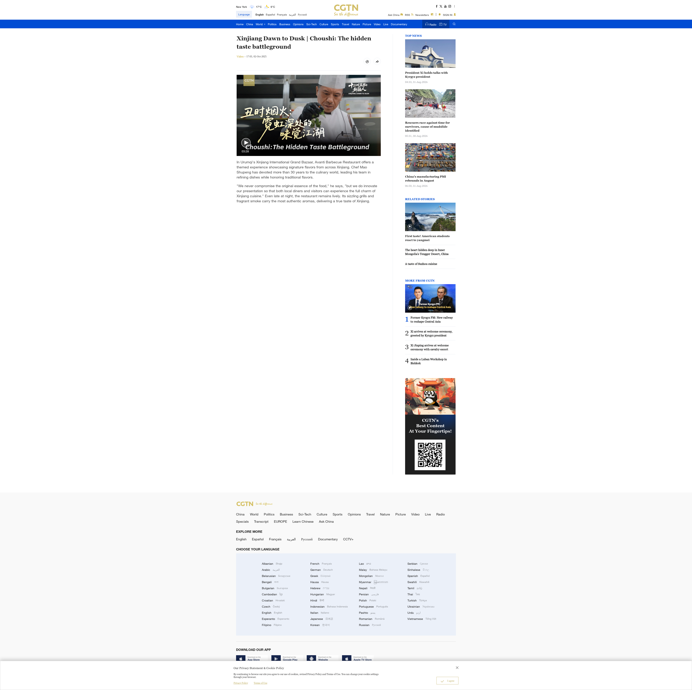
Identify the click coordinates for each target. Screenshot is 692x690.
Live (385, 24)
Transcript (261, 521)
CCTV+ (348, 539)
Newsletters (422, 14)
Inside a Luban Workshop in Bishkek (429, 361)
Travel (345, 24)
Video (377, 24)
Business (284, 24)
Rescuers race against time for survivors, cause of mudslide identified (427, 126)
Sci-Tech (311, 24)
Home (239, 24)
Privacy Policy (241, 683)
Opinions (298, 24)
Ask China (394, 14)
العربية (292, 14)
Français (282, 14)
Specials (242, 521)
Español (270, 14)
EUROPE (280, 521)
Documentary (399, 24)
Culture (324, 24)
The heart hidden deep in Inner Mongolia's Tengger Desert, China (427, 251)
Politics (272, 24)
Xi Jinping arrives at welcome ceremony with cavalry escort (430, 347)
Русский (302, 14)
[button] (246, 143)
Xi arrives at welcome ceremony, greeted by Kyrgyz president (431, 333)
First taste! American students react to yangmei (427, 238)
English (260, 14)
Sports (335, 24)
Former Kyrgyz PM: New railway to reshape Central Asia (432, 319)
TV (445, 24)
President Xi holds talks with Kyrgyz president (426, 74)
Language (244, 14)
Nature (356, 24)
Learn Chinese (303, 521)
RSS (407, 14)
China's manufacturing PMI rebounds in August (425, 178)
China (249, 24)
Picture (367, 24)
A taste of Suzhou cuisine (421, 263)
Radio (432, 24)
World (259, 24)
